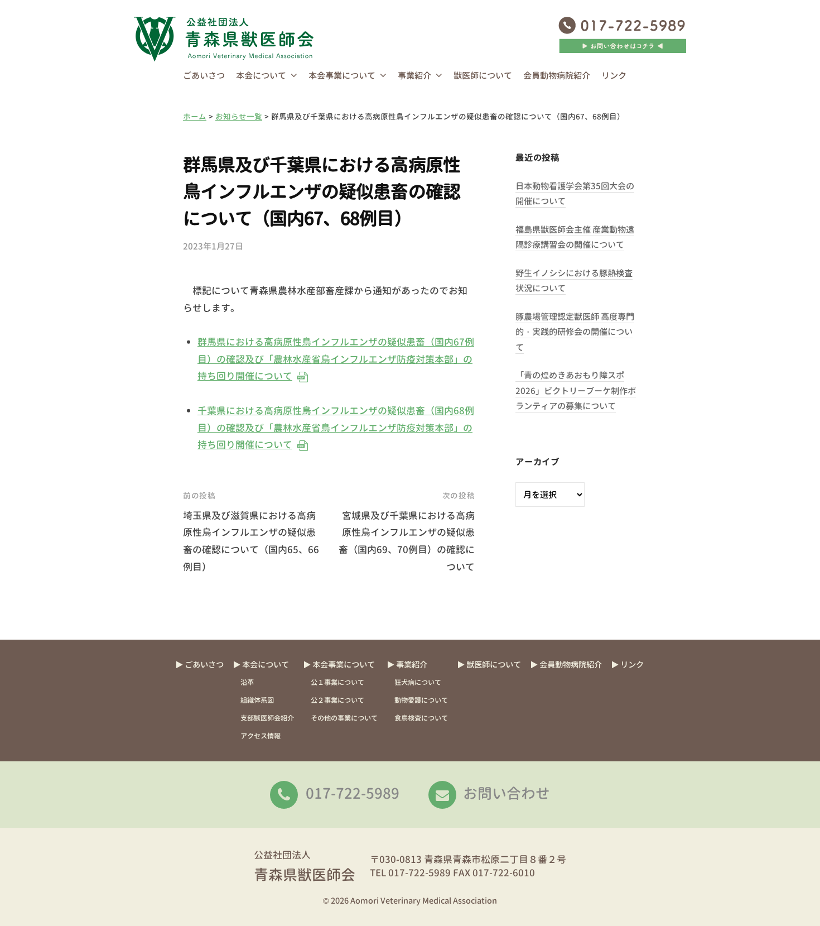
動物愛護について (421, 700)
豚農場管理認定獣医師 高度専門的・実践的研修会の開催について (574, 332)
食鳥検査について (421, 718)
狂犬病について (417, 682)
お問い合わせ (506, 793)
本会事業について (341, 75)
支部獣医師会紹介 (267, 718)
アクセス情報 (260, 736)
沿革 (247, 682)
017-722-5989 (352, 793)
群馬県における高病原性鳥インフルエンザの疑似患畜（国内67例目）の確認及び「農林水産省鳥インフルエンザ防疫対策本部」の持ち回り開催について (335, 358)
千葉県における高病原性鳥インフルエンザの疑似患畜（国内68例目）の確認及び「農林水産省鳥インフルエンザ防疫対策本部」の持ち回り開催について (335, 427)
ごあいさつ (204, 75)
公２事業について (337, 700)
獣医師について (483, 75)
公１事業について (337, 682)
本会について (261, 75)
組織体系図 (257, 700)
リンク (613, 75)
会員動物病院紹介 (556, 75)
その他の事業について (344, 718)
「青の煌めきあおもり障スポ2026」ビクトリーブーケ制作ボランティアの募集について (575, 391)
